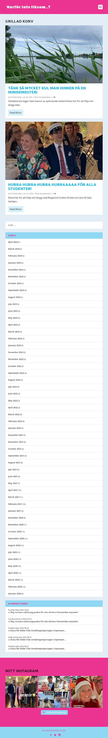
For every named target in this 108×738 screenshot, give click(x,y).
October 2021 (14, 448)
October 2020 (14, 531)
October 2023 (14, 283)
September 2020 (16, 538)
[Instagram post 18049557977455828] (87, 692)
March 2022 (13, 414)
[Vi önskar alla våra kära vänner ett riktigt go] (21, 692)
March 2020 (13, 579)
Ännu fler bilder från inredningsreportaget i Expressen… (38, 630)
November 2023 (15, 276)
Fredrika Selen (16, 97)
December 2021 (15, 435)
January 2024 (14, 262)
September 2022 (16, 373)
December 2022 (15, 352)
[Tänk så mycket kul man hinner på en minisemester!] (54, 54)
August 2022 (14, 380)
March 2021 (13, 497)
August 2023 (14, 297)
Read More (15, 112)
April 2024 (13, 242)
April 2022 (13, 407)
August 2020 (14, 545)
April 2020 (13, 573)
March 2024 (13, 249)
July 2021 (12, 469)
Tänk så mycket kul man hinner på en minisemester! (47, 90)
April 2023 (13, 324)
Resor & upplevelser (42, 97)
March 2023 (13, 331)
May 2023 (12, 317)
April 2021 (13, 490)
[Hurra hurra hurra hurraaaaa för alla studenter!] (54, 151)
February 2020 (15, 586)
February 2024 (15, 255)
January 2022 (14, 428)
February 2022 (15, 421)
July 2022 (12, 386)
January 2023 (14, 345)
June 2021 (13, 476)
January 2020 (14, 593)
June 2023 (13, 311)
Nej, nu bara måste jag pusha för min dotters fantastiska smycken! (44, 612)
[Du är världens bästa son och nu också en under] (54, 692)
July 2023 (12, 304)
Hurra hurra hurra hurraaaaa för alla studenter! (52, 187)
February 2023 (15, 338)
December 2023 (15, 269)
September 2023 (16, 290)
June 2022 (13, 393)
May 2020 (12, 566)
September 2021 (16, 455)
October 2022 (14, 366)
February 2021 (15, 504)
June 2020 (13, 559)
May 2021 (12, 483)
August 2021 (14, 462)
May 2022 (12, 400)
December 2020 (15, 517)
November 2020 (15, 524)
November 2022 (15, 359)
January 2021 (14, 511)
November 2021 (15, 442)
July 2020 (12, 552)
